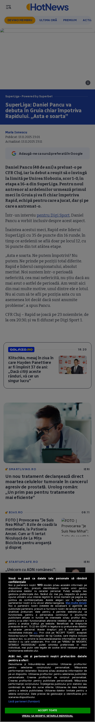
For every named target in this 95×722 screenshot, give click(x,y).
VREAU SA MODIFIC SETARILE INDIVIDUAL (47, 716)
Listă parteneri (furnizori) (24, 701)
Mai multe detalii (76, 602)
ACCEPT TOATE (47, 710)
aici (35, 632)
